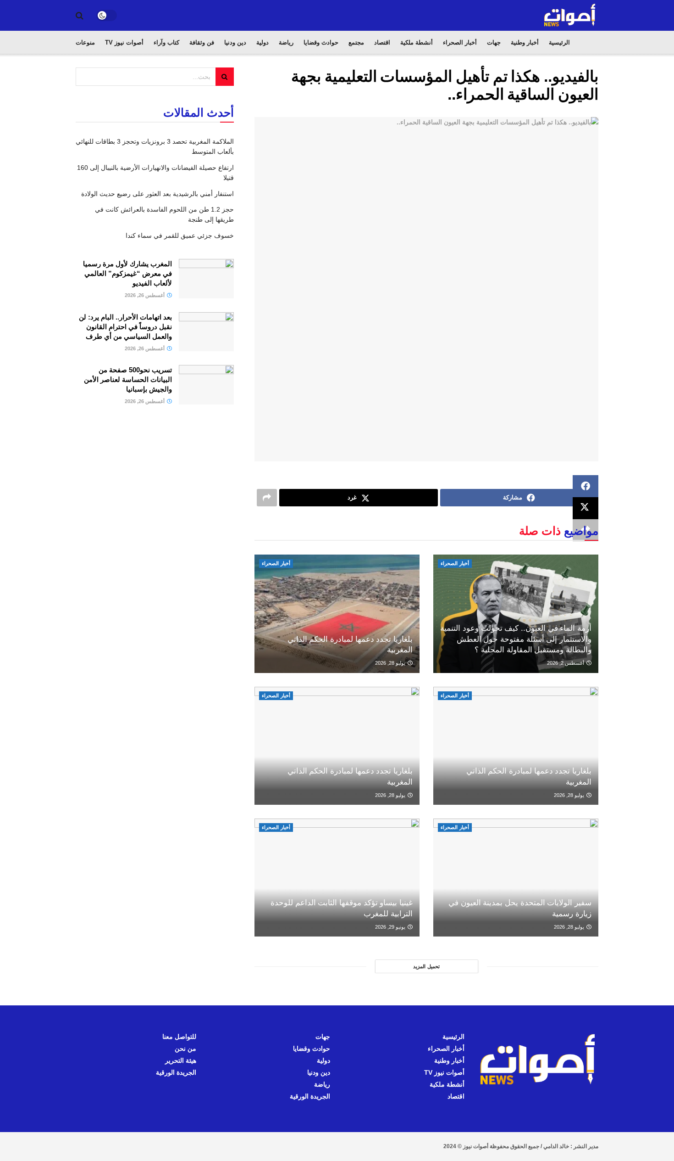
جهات (494, 42)
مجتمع (356, 42)
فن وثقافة (201, 42)
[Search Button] (79, 15)
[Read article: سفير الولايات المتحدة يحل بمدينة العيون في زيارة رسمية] (515, 878)
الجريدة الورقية (310, 1096)
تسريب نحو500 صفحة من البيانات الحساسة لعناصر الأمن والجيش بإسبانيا (128, 379)
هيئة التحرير (180, 1060)
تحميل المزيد (426, 966)
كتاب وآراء (166, 42)
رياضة (286, 42)
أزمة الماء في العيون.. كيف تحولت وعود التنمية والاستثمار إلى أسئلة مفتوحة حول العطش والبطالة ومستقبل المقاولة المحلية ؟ (515, 639)
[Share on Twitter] (585, 508)
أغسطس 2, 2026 (566, 663)
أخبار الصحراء (460, 42)
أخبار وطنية (525, 42)
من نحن (185, 1048)
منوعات (85, 42)
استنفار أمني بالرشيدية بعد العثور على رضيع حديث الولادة (157, 193)
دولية (262, 42)
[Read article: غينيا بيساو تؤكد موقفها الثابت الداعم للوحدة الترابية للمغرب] (337, 878)
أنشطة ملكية (416, 42)
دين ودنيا (235, 42)
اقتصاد (382, 42)
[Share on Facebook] (585, 486)
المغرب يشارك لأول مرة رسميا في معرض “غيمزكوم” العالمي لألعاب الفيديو (127, 273)
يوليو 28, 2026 (391, 663)
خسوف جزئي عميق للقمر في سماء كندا (180, 235)
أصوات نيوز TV (124, 42)
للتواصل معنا (179, 1036)
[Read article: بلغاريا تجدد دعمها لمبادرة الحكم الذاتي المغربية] (337, 614)
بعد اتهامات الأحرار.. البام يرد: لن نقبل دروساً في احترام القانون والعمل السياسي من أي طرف (125, 326)
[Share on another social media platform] (267, 497)
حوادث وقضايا (321, 42)
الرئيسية (559, 42)
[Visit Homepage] (570, 15)
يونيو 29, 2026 (391, 927)
